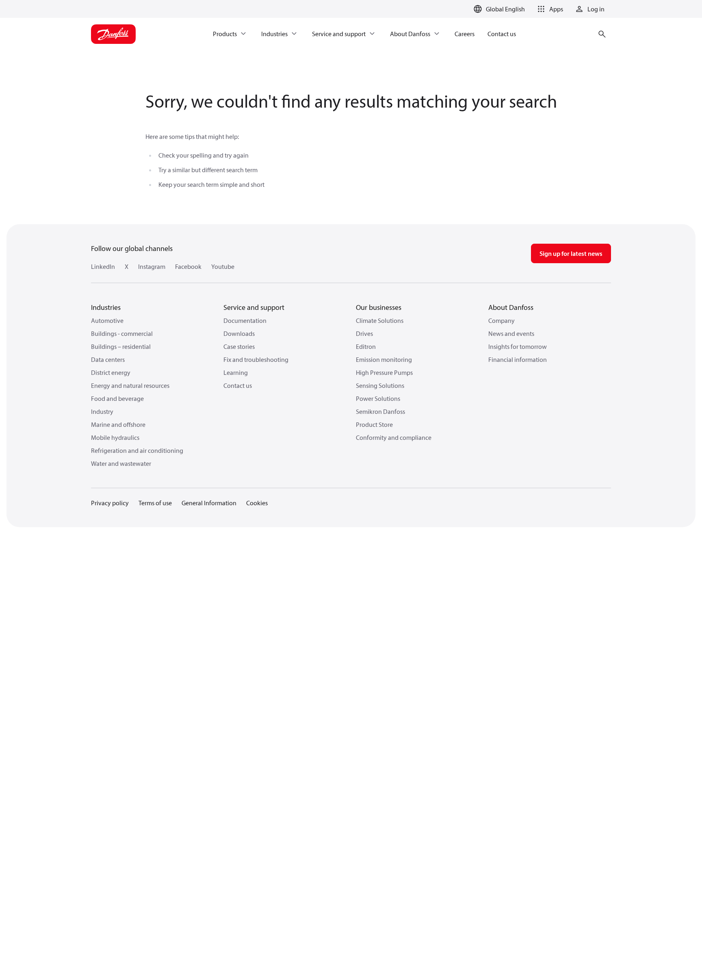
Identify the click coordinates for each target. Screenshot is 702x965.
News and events (511, 333)
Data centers (108, 359)
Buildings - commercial (122, 333)
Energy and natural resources (130, 385)
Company (501, 320)
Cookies (257, 503)
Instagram (151, 266)
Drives (364, 333)
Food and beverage (117, 398)
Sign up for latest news (571, 253)
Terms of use (155, 503)
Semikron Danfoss (380, 411)
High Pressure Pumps (384, 372)
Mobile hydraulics (115, 437)
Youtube (222, 266)
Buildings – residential (121, 346)
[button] (549, 8)
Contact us (237, 385)
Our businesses (378, 307)
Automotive (107, 320)
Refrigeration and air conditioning (137, 450)
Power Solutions (378, 398)
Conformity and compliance (393, 437)
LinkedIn (103, 266)
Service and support (253, 307)
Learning (235, 372)
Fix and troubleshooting (255, 359)
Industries (106, 307)
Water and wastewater (121, 463)
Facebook (188, 266)
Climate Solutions (379, 320)
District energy (110, 372)
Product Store (374, 424)
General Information (209, 503)
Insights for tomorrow (517, 346)
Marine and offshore (118, 424)
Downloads (239, 333)
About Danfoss (510, 307)
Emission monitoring (384, 359)
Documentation (244, 320)
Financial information (517, 359)
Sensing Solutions (380, 385)
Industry (102, 411)
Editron (366, 346)
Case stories (239, 346)
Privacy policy (110, 503)
